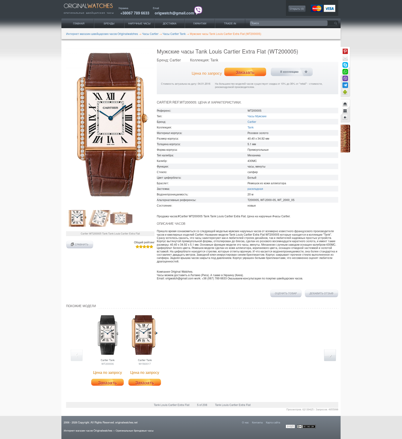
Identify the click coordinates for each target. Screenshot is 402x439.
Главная (78, 23)
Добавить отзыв (321, 293)
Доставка (169, 23)
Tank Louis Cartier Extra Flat (171, 405)
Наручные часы (139, 23)
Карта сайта (273, 422)
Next (330, 355)
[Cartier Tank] (345, 117)
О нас (245, 422)
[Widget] (345, 92)
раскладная (255, 189)
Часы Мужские (257, 116)
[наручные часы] (92, 9)
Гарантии (199, 23)
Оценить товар (286, 293)
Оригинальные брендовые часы (135, 430)
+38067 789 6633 (134, 13)
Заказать (245, 72)
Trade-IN (230, 23)
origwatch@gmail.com (174, 13)
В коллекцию (289, 72)
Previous (77, 355)
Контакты (257, 422)
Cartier (252, 122)
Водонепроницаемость (172, 194)
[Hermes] (345, 151)
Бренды (109, 23)
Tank (251, 127)
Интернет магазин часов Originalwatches (88, 430)
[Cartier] (345, 111)
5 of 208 (202, 405)
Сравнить (81, 244)
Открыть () (297, 8)
